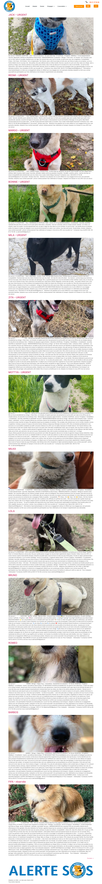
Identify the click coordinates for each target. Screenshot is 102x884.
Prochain (90, 858)
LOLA (11, 511)
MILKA (12, 448)
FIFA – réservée (17, 781)
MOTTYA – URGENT (19, 372)
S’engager (50, 6)
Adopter (35, 6)
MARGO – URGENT (19, 130)
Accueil (27, 6)
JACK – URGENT (17, 14)
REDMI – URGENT (18, 75)
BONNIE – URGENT (19, 181)
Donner (42, 6)
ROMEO (12, 642)
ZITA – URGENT (17, 297)
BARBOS (13, 712)
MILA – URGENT (17, 235)
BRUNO (12, 575)
